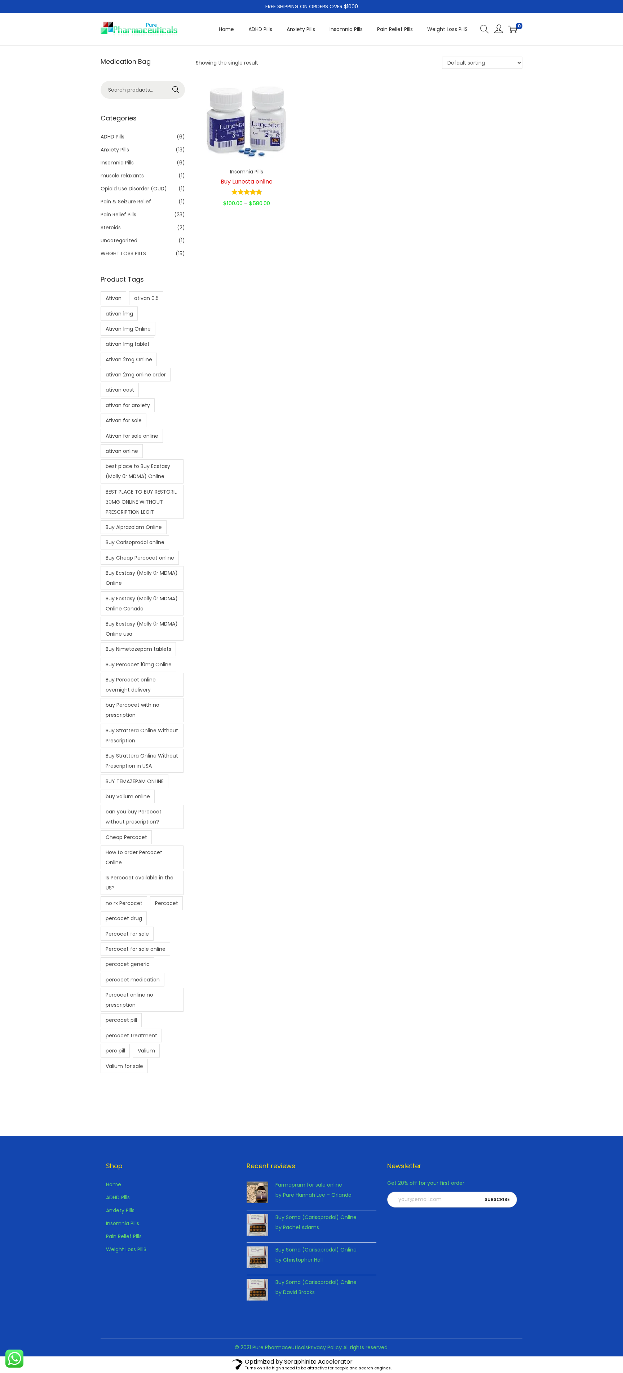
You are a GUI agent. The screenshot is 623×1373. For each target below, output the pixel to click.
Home (113, 1184)
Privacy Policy (325, 1347)
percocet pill (121, 1020)
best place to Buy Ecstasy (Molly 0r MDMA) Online (138, 471)
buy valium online (128, 796)
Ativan (113, 298)
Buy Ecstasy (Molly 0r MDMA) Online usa (142, 628)
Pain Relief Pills (118, 214)
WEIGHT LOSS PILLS (123, 253)
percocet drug (124, 918)
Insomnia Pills (246, 171)
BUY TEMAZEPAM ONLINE (135, 781)
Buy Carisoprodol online (135, 542)
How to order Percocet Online (134, 857)
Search (176, 89)
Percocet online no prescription (129, 999)
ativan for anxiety (128, 405)
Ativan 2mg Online (129, 359)
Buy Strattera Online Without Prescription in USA (142, 760)
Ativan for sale (124, 420)
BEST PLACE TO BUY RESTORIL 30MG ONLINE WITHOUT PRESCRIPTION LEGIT (141, 502)
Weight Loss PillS (126, 1249)
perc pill (115, 1050)
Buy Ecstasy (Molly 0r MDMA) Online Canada (142, 603)
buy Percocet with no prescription (132, 710)
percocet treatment (131, 1035)
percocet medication (133, 979)
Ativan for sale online (132, 436)
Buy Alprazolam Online (134, 527)
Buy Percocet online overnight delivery (131, 684)
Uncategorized (119, 240)
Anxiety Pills (115, 149)
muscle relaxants (122, 175)
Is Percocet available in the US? (139, 882)
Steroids (111, 227)
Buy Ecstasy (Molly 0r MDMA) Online (142, 578)
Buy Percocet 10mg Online (139, 664)
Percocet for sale (127, 933)
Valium (146, 1050)
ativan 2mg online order (136, 374)
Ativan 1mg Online (128, 328)
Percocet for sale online (135, 949)
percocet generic (128, 964)
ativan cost (120, 389)
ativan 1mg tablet (128, 344)
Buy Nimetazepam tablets (138, 649)
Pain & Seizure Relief (126, 201)
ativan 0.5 (146, 298)
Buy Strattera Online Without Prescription (142, 735)
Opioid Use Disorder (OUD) (134, 188)
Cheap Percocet (126, 837)
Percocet (166, 903)
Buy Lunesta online (247, 181)
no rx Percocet (124, 903)
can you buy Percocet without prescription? (134, 816)
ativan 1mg (119, 313)
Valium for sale (124, 1066)
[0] (512, 29)
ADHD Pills (112, 136)
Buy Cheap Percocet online (140, 557)
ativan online (122, 451)
